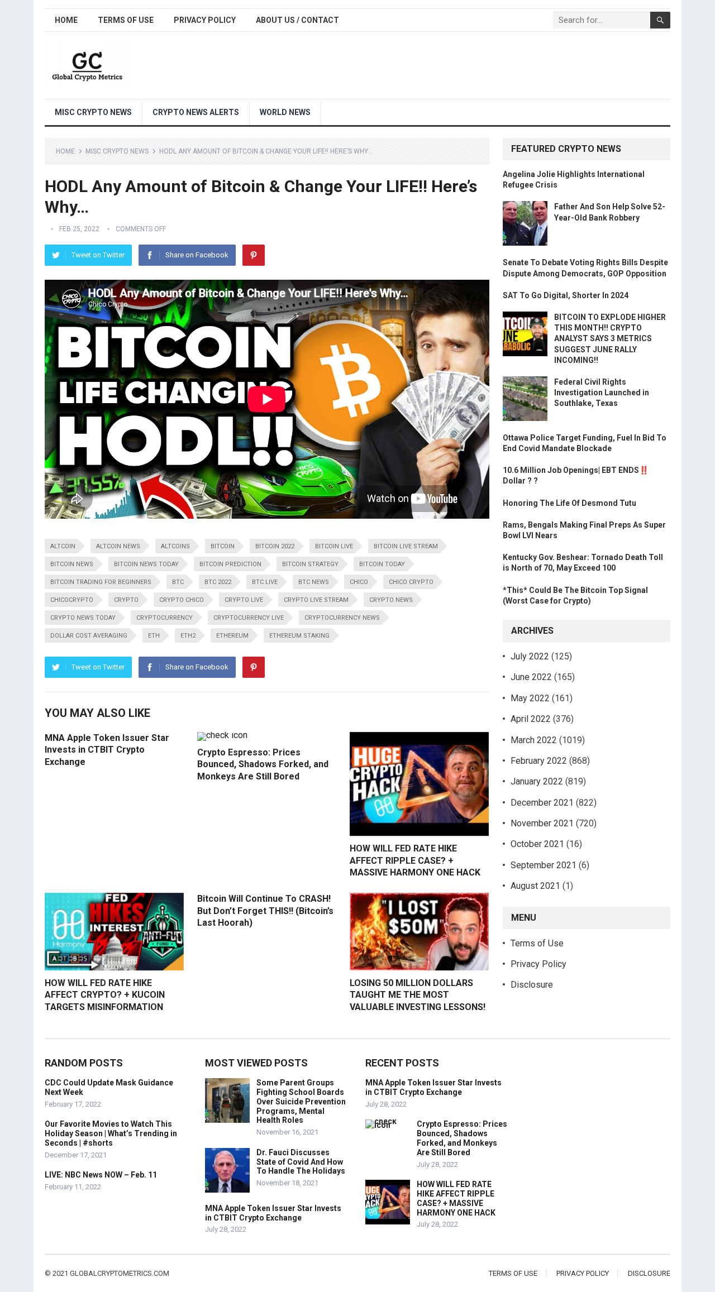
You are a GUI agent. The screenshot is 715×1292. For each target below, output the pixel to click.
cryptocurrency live (248, 617)
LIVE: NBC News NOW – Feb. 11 (101, 1174)
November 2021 (542, 823)
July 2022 (530, 656)
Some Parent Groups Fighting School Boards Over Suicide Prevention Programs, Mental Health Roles (301, 1101)
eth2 (188, 635)
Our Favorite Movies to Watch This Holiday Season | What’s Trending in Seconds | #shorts (111, 1133)
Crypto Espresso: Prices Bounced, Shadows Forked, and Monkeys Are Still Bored (262, 764)
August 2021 (535, 886)
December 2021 (542, 802)
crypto (126, 600)
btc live (265, 582)
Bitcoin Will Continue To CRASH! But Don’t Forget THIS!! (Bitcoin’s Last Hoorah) (265, 910)
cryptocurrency (164, 617)
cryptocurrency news (342, 617)
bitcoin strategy (310, 564)
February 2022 (539, 760)
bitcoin (223, 546)
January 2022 (537, 781)
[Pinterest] (253, 255)
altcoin (62, 546)
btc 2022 (217, 582)
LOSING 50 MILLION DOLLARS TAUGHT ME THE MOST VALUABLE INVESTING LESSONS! (417, 995)
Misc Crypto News (93, 112)
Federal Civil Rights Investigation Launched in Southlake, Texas (601, 392)
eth (154, 635)
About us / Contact (297, 20)
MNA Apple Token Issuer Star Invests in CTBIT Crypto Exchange (107, 750)
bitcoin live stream (406, 546)
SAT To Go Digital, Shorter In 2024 (565, 295)
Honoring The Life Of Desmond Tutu (569, 503)
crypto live (244, 600)
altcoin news (118, 546)
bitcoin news (71, 564)
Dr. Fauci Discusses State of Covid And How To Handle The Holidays (300, 1162)
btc (178, 582)
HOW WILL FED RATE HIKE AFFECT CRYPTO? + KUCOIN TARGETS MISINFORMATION (105, 995)
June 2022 (531, 677)
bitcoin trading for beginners (100, 582)
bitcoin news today (146, 564)
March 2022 (534, 740)
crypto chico (181, 600)
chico (359, 582)
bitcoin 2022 (274, 546)
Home (66, 20)
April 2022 (531, 719)
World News (285, 112)
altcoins (175, 546)
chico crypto (411, 582)
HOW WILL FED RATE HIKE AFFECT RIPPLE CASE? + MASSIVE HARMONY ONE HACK (415, 860)
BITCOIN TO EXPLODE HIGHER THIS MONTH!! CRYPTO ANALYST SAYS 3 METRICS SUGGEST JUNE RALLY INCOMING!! (610, 339)
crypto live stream (316, 600)
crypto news (391, 600)
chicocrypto (71, 600)
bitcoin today (382, 564)
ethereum (232, 635)
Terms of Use (126, 20)
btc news (313, 582)
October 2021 (537, 844)
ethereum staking (299, 635)
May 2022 (530, 698)
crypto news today (83, 617)
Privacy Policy (205, 20)
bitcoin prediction (230, 564)
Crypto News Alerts (195, 112)
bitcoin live (334, 546)
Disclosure (532, 984)
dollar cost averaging (88, 635)
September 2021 (543, 865)
